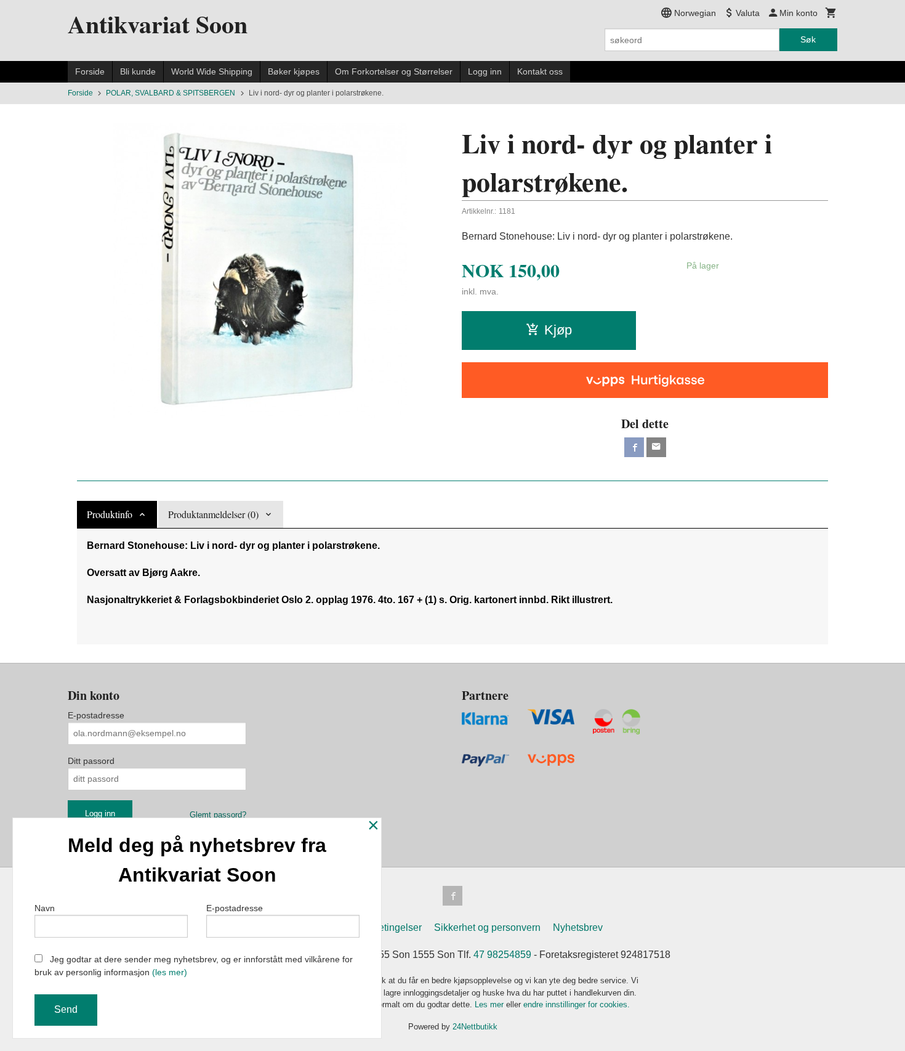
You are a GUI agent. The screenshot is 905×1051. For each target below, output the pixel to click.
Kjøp (558, 330)
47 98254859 (502, 954)
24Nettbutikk (474, 1026)
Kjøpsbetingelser (384, 927)
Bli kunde (138, 71)
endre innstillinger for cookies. (576, 1004)
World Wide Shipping (211, 71)
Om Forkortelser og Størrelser (393, 71)
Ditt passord (91, 761)
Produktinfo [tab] (109, 514)
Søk (808, 39)
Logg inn (485, 71)
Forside (90, 71)
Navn (44, 908)
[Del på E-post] (656, 447)
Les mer (490, 1004)
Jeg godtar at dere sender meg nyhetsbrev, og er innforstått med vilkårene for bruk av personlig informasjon (193, 965)
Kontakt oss (540, 71)
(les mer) (169, 972)
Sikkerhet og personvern (487, 927)
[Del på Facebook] (634, 447)
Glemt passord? (218, 814)
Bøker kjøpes (294, 71)
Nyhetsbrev (578, 927)
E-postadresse (96, 715)
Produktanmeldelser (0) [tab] (213, 514)
